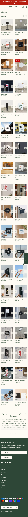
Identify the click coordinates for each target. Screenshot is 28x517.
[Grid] (23, 16)
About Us (3, 480)
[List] (26, 16)
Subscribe (6, 457)
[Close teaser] (23, 264)
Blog (2, 482)
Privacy (3, 488)
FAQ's (3, 469)
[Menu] (1, 7)
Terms (3, 485)
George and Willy (8, 511)
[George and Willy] (14, 7)
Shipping (3, 472)
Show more (14, 433)
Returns (3, 475)
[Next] (12, 25)
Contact (3, 477)
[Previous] (2, 25)
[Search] (5, 7)
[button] (26, 258)
